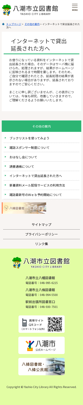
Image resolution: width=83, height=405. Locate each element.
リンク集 (41, 243)
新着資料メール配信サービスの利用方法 (37, 185)
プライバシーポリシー (41, 234)
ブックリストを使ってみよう (29, 138)
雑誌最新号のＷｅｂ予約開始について (35, 194)
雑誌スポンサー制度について (29, 147)
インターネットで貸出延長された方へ (35, 175)
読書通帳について (21, 166)
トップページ (13, 24)
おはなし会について (23, 157)
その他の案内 (32, 24)
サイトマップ (41, 224)
